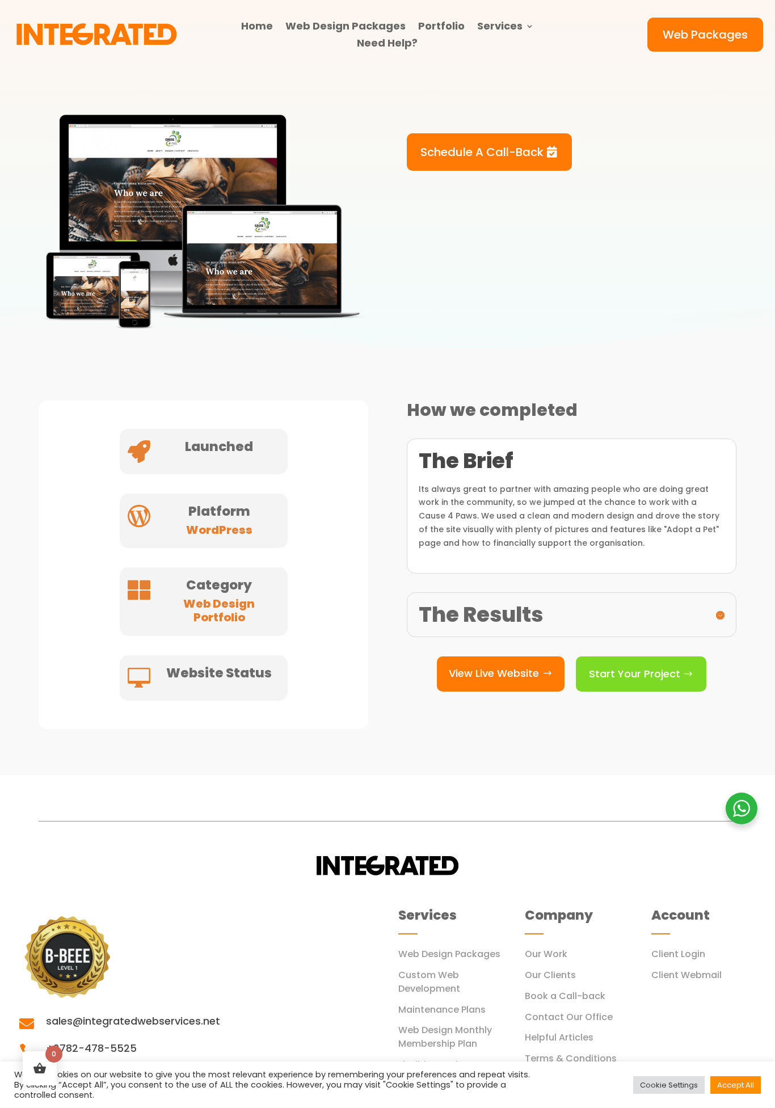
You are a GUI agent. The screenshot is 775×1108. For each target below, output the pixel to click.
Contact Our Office (569, 1016)
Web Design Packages (345, 27)
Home (257, 27)
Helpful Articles (559, 1037)
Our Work (546, 953)
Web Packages (705, 35)
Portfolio (441, 27)
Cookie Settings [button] (669, 1085)
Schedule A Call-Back (482, 152)
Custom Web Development (429, 981)
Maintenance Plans (442, 1009)
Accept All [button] (735, 1085)
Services (500, 27)
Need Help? (387, 44)
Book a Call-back (565, 995)
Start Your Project (634, 674)
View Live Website (494, 673)
